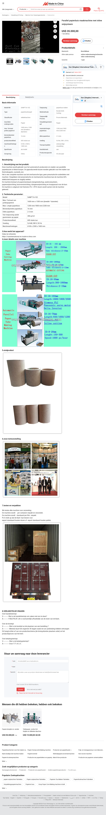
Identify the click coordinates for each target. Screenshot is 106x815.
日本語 (83, 798)
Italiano (50, 798)
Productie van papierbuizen (61, 750)
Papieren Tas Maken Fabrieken (59, 779)
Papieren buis (30, 784)
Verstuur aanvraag (70, 41)
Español (19, 798)
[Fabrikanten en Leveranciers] (53, 4)
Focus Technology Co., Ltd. (50, 803)
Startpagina (5, 15)
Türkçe (101, 798)
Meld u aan (66, 88)
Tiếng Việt (48, 799)
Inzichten (91, 795)
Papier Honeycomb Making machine (39, 750)
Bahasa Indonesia (58, 799)
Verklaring (22, 795)
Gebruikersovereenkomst (34, 795)
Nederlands (65, 798)
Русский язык (42, 798)
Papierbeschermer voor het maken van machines (15, 750)
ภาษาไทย (94, 798)
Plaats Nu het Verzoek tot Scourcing (29, 693)
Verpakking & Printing (17, 15)
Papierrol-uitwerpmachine (10, 757)
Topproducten (82, 795)
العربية (72, 798)
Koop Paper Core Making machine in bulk (52, 784)
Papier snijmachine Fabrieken (36, 779)
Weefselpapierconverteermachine (63, 754)
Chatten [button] (88, 41)
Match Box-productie (59, 757)
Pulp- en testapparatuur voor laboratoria (91, 750)
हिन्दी (89, 798)
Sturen (20, 689)
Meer (4, 788)
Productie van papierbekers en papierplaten (40, 757)
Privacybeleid (47, 795)
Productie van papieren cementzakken (90, 757)
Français (33, 798)
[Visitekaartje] (101, 106)
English (12, 798)
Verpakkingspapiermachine (12, 784)
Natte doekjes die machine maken (12, 754)
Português (26, 798)
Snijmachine (50, 15)
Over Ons (15, 795)
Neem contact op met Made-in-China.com (64, 795)
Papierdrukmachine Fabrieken (83, 779)
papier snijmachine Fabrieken (13, 779)
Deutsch (57, 798)
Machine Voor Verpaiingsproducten (35, 15)
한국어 (78, 798)
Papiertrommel (32, 754)
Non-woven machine (85, 754)
